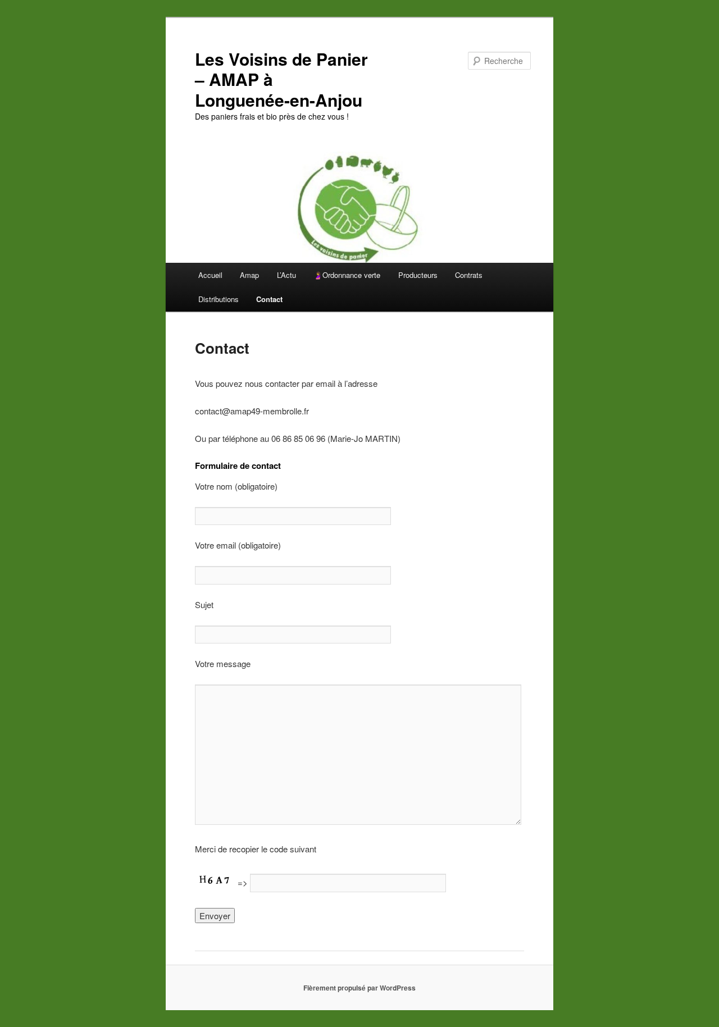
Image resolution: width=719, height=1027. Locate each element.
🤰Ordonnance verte (346, 275)
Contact (269, 299)
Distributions (218, 299)
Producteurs (418, 275)
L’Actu (286, 275)
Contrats (469, 275)
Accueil (210, 275)
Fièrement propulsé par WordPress (359, 988)
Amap (249, 275)
